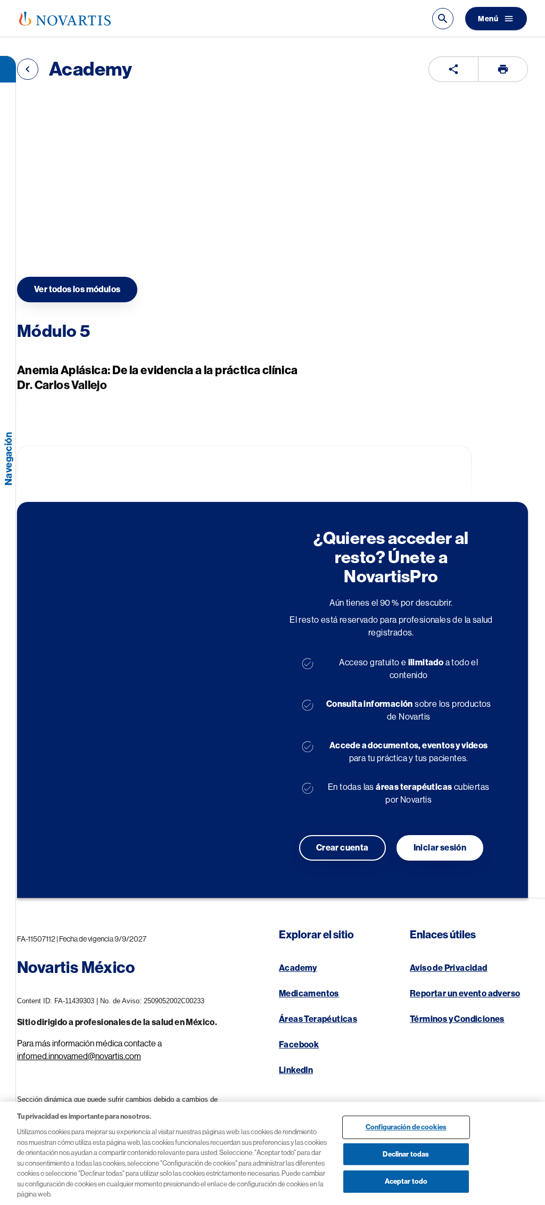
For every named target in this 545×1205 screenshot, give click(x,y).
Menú (488, 18)
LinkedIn (296, 1070)
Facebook (299, 1045)
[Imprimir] (503, 69)
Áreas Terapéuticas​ (318, 1019)
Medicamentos (309, 993)
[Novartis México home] (65, 19)
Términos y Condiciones (457, 1019)
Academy (298, 968)
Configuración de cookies (406, 1127)
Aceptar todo (406, 1181)
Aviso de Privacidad (449, 968)
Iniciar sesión (440, 848)
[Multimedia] (453, 69)
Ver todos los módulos (77, 289)
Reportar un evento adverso (465, 993)
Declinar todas (406, 1154)
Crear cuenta (342, 848)
